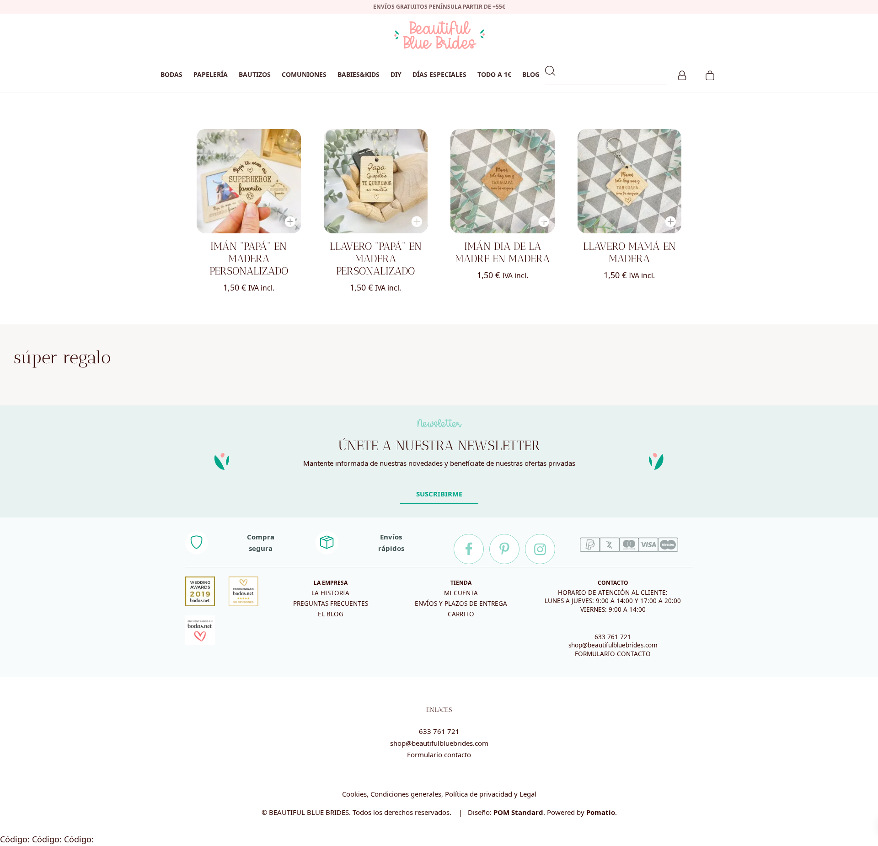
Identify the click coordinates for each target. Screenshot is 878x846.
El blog (330, 614)
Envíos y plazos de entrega (461, 603)
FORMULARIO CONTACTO (613, 654)
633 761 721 (612, 637)
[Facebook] (469, 549)
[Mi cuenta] (682, 74)
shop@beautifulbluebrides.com (613, 645)
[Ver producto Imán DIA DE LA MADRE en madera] (502, 181)
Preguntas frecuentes (330, 603)
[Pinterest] (504, 549)
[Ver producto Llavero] (376, 181)
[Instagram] (540, 549)
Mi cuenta (461, 593)
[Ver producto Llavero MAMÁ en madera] (630, 181)
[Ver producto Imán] (249, 181)
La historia (330, 593)
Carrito (461, 614)
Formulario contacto (439, 754)
